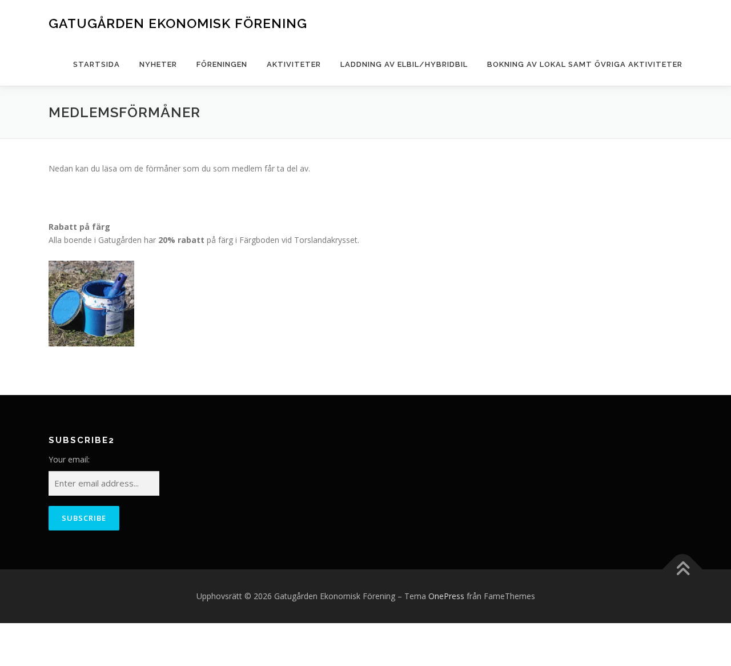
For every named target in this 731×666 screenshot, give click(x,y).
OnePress (446, 596)
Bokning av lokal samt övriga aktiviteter (584, 64)
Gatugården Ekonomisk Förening (178, 23)
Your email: (69, 459)
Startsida (96, 64)
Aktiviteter (294, 64)
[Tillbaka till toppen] (682, 569)
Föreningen (221, 64)
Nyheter (158, 64)
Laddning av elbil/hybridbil (404, 64)
